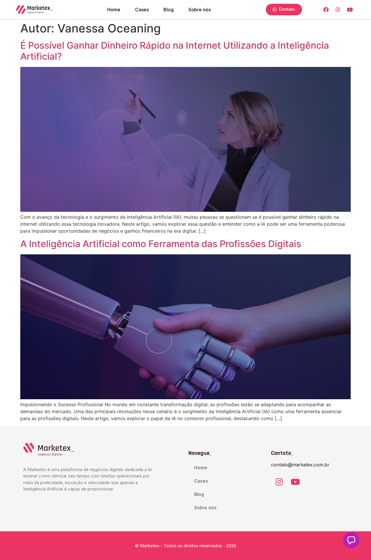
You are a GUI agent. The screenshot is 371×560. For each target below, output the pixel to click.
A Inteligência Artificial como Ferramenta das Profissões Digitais (160, 243)
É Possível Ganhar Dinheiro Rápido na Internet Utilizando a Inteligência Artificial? (174, 51)
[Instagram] (279, 482)
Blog (168, 9)
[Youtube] (295, 482)
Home (113, 9)
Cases (142, 9)
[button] (351, 540)
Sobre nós (199, 9)
